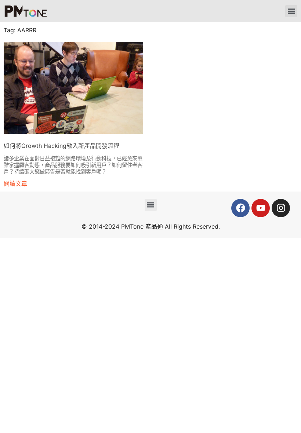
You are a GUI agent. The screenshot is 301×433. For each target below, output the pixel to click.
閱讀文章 (15, 183)
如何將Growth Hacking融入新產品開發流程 (61, 145)
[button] (291, 11)
